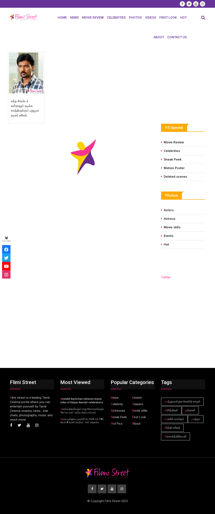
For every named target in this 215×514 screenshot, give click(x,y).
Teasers (137, 404)
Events (168, 236)
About (158, 37)
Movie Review (93, 17)
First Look (168, 17)
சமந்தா (195, 419)
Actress (169, 219)
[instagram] (6, 274)
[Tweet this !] (6, 257)
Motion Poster (174, 168)
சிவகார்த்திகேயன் (175, 436)
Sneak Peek (172, 159)
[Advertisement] (188, 81)
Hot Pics (117, 423)
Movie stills (172, 227)
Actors (169, 210)
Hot (183, 17)
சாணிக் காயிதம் (174, 419)
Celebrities (116, 17)
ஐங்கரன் (190, 410)
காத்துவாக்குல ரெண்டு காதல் (182, 401)
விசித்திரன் (171, 410)
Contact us (177, 37)
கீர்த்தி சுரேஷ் (172, 427)
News (74, 17)
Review (137, 398)
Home (62, 17)
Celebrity (117, 404)
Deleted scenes (175, 177)
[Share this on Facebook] (6, 249)
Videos (150, 17)
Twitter (166, 277)
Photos (135, 17)
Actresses (118, 410)
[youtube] (6, 266)
